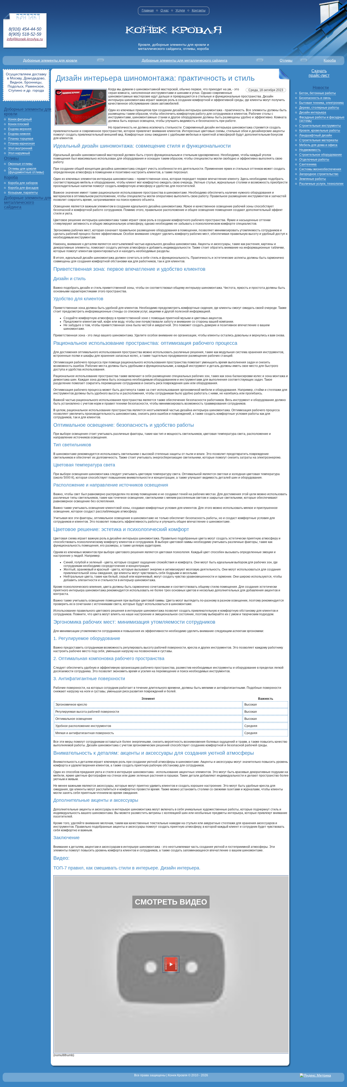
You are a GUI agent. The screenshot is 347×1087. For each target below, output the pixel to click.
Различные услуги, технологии (321, 183)
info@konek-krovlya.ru (25, 39)
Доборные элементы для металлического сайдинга (184, 60)
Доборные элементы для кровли (50, 60)
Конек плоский (18, 124)
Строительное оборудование (320, 154)
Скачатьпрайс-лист (319, 73)
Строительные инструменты (320, 125)
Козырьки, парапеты (23, 192)
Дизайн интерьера (312, 112)
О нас (165, 10)
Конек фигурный (20, 119)
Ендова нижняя (19, 134)
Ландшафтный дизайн (315, 135)
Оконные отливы (20, 164)
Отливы (286, 60)
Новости (321, 87)
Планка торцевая (20, 138)
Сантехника (308, 164)
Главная (148, 10)
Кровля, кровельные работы (319, 130)
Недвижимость (310, 150)
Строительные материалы (318, 140)
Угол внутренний (20, 148)
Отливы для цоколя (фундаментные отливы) (26, 170)
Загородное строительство (318, 174)
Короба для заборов (23, 183)
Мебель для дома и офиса (318, 145)
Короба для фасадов (23, 188)
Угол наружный (19, 153)
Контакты (199, 10)
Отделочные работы (314, 159)
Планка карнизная (21, 143)
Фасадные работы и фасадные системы (321, 119)
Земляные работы (312, 179)
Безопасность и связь (315, 98)
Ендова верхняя (19, 129)
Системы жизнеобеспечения (320, 169)
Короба (330, 60)
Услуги (180, 10)
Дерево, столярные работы (319, 107)
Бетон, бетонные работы (317, 93)
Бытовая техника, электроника (321, 103)
